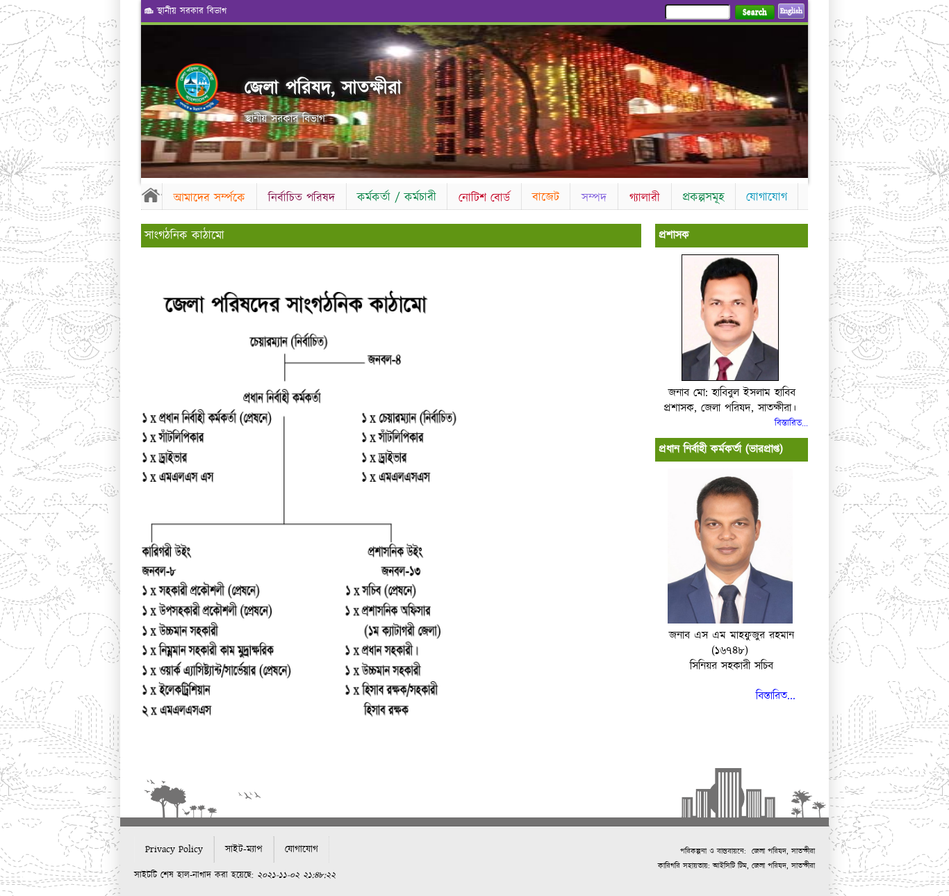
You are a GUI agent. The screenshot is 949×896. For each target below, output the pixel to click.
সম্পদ (593, 197)
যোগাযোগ (766, 197)
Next (795, 97)
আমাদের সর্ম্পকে (209, 197)
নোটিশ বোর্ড (484, 197)
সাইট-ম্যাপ (244, 849)
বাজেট (545, 197)
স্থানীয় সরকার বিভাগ (191, 11)
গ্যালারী (644, 197)
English (791, 11)
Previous (154, 97)
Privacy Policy (174, 849)
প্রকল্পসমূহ (703, 197)
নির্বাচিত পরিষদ (301, 197)
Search (755, 12)
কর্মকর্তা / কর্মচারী (396, 197)
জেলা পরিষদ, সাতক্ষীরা (323, 88)
